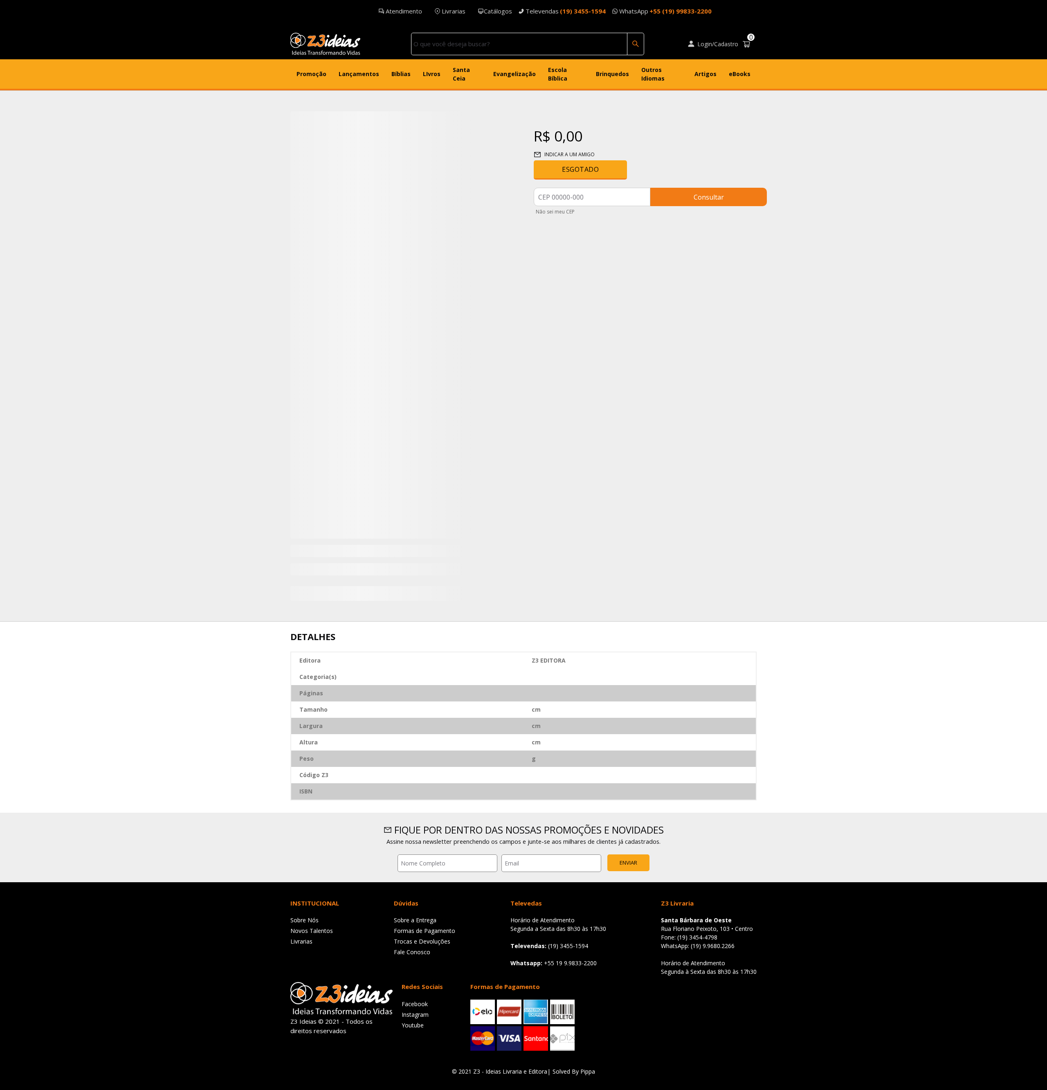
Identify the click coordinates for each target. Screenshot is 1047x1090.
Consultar (709, 197)
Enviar (628, 862)
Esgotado (580, 169)
